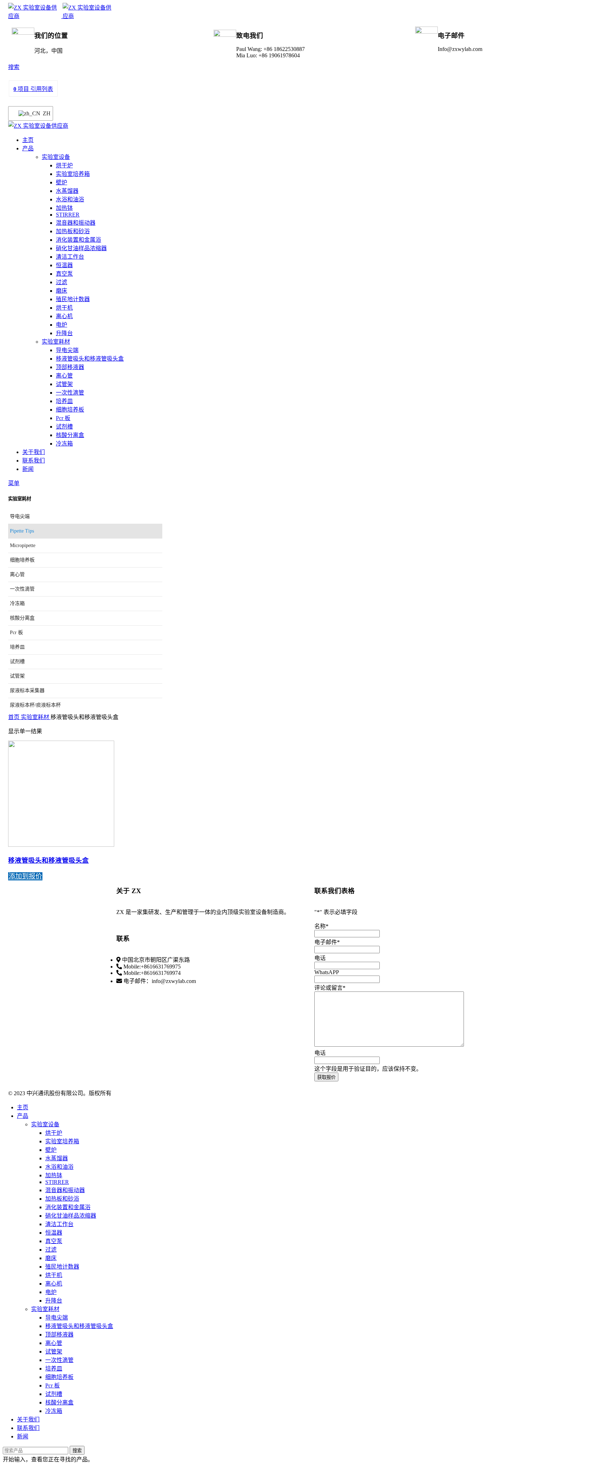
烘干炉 (64, 165)
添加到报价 (25, 876)
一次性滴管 (70, 393)
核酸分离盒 (70, 435)
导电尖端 (67, 350)
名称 (321, 926)
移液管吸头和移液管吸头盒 (90, 359)
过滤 (61, 282)
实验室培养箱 (73, 174)
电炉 (61, 325)
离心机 (64, 316)
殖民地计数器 (73, 299)
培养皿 (64, 401)
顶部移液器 (70, 367)
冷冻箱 (64, 444)
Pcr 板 (63, 418)
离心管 (64, 376)
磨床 (61, 291)
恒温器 (64, 265)
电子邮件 (327, 942)
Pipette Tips (22, 531)
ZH (43, 113)
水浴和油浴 (70, 199)
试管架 (64, 384)
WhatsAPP (326, 972)
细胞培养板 (70, 410)
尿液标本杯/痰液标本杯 (35, 705)
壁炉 (61, 182)
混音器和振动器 (75, 223)
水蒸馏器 (67, 191)
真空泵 (64, 274)
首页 (14, 717)
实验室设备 (56, 157)
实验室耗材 (56, 342)
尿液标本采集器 (27, 690)
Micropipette (22, 545)
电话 (320, 958)
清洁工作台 (70, 257)
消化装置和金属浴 (78, 240)
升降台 (64, 333)
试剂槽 (64, 427)
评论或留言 (329, 988)
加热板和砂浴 (73, 231)
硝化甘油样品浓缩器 (81, 248)
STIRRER (68, 215)
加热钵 (64, 208)
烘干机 (64, 308)
